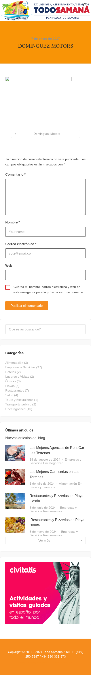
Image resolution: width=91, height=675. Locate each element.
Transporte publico (18, 404)
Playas (10, 386)
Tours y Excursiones (19, 399)
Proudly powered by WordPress (32, 662)
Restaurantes (14, 390)
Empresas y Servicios (20, 367)
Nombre (12, 222)
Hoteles (10, 372)
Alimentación (14, 362)
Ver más (44, 540)
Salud (9, 395)
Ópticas (10, 381)
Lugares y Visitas (17, 376)
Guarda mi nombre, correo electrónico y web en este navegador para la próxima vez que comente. (48, 289)
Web (8, 265)
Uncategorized (15, 409)
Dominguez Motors (47, 133)
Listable (55, 662)
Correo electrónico (20, 244)
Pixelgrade (67, 662)
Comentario (15, 174)
